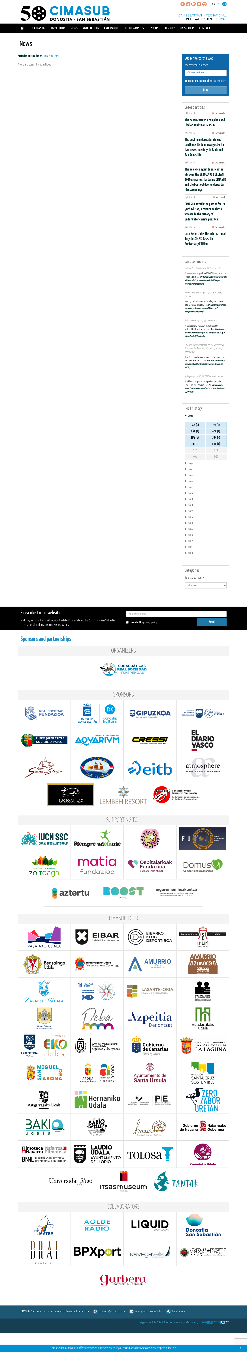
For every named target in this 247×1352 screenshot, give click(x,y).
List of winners (134, 28)
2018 (190, 505)
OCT (216, 450)
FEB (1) (216, 425)
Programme (111, 28)
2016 (190, 517)
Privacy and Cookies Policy (149, 1311)
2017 (190, 511)
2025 (190, 463)
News (74, 28)
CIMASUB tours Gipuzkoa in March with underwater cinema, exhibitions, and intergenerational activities (205, 308)
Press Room (187, 28)
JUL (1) (195, 444)
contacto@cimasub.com (112, 1311)
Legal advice (178, 1311)
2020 (190, 493)
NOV (195, 456)
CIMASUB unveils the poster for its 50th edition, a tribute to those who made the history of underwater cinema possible (206, 280)
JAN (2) (195, 425)
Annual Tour (91, 28)
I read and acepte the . (207, 81)
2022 (190, 481)
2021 (190, 487)
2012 (190, 541)
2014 (190, 529)
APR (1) (216, 431)
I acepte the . (143, 622)
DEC (216, 456)
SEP (195, 450)
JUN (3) (216, 437)
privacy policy (218, 81)
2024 (190, 469)
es (213, 4)
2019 (190, 499)
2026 (190, 416)
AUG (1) (216, 444)
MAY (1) (195, 437)
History (170, 28)
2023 (190, 475)
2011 (190, 547)
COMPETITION (57, 28)
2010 (190, 553)
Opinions (154, 28)
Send (205, 89)
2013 (190, 535)
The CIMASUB (36, 28)
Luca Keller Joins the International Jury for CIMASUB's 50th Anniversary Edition (205, 239)
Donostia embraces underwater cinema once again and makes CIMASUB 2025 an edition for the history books (205, 332)
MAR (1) (195, 431)
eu (219, 4)
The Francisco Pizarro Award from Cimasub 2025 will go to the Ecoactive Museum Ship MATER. (205, 364)
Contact (204, 28)
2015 (190, 523)
